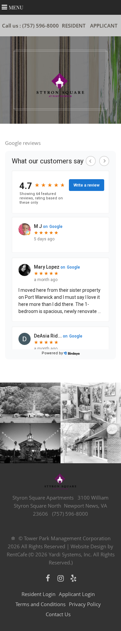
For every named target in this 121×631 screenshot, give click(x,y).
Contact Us (58, 614)
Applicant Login (77, 594)
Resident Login (38, 594)
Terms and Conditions (40, 604)
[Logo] (60, 84)
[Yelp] (73, 578)
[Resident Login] (73, 25)
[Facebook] (48, 578)
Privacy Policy (85, 604)
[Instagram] (60, 578)
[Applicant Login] (103, 25)
